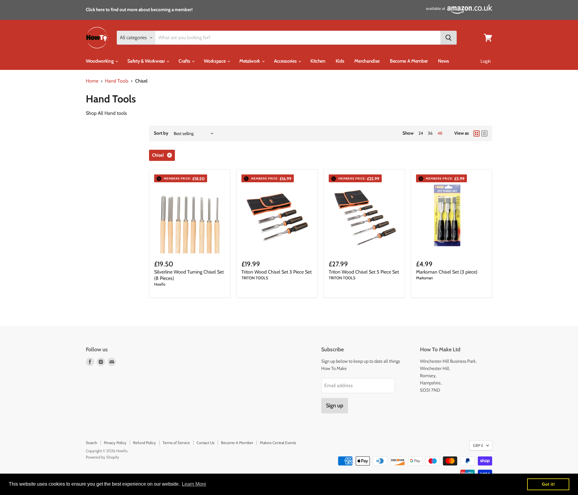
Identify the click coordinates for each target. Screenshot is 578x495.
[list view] (484, 133)
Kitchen (317, 61)
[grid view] (477, 133)
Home (92, 81)
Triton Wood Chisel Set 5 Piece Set (364, 272)
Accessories (286, 61)
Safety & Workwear (146, 61)
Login (485, 61)
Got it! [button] (548, 484)
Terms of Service (176, 442)
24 (420, 133)
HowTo (159, 284)
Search (91, 442)
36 (430, 133)
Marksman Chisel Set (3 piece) (446, 272)
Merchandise (366, 61)
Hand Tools (117, 81)
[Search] (448, 38)
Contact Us (205, 442)
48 (439, 133)
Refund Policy (144, 442)
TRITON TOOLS (254, 277)
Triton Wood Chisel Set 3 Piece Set (276, 272)
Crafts (185, 61)
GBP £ (478, 445)
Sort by (161, 133)
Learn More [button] (194, 484)
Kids (340, 61)
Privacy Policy (115, 442)
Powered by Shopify (102, 457)
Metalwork (250, 61)
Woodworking (100, 61)
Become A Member (409, 61)
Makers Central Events (278, 442)
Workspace (215, 61)
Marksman (424, 277)
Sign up (334, 405)
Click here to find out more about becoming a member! (139, 9)
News (443, 61)
